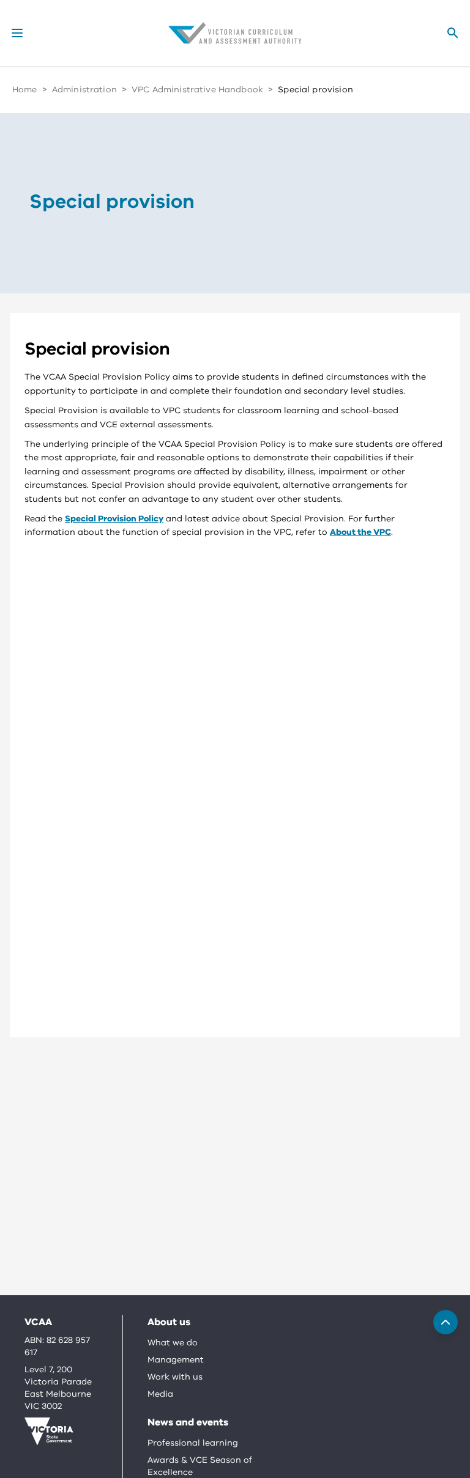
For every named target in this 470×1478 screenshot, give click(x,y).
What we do (172, 1342)
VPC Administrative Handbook (197, 89)
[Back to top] (445, 1322)
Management (175, 1360)
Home (24, 89)
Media (160, 1394)
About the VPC (360, 532)
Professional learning (192, 1443)
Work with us (175, 1377)
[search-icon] (453, 33)
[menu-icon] (17, 33)
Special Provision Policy (114, 518)
